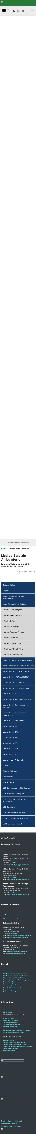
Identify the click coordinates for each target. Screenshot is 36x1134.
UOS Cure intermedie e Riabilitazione (16, 788)
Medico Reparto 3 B (10, 694)
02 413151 (13, 863)
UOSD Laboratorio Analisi (12, 824)
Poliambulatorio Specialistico (13, 988)
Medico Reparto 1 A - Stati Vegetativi (16, 688)
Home (3, 549)
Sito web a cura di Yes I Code (11, 1126)
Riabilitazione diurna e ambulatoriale (15, 976)
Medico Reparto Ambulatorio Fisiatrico (17, 699)
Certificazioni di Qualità (9, 1124)
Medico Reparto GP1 (10, 732)
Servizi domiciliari (9, 982)
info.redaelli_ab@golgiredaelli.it (18, 894)
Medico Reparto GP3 (10, 743)
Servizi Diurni (8, 777)
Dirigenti (6, 590)
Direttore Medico (9, 585)
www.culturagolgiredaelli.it (15, 954)
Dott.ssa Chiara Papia (12, 626)
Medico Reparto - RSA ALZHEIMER (16, 677)
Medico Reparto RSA (10, 749)
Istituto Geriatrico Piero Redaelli (14, 604)
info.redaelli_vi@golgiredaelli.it (18, 879)
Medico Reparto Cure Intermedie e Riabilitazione (15, 714)
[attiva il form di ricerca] (32, 11)
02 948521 (13, 892)
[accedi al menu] (4, 10)
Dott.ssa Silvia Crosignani (13, 610)
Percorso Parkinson (10, 771)
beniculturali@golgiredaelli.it (17, 952)
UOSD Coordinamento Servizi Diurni (16, 818)
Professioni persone (10, 1022)
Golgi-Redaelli (18, 11)
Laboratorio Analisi (9, 986)
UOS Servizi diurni (9, 807)
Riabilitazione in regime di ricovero (14, 974)
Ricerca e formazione (10, 1026)
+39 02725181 (14, 931)
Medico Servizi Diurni (10, 754)
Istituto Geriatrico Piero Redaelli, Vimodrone (19, 666)
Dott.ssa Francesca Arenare (14, 632)
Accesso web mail (9, 1050)
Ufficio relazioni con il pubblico (13, 919)
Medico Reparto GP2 (10, 737)
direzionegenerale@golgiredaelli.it (19, 935)
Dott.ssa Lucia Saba (11, 638)
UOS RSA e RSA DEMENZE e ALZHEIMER (14, 800)
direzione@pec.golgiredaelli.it (17, 937)
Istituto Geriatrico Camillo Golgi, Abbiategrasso (14, 597)
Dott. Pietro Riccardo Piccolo (14, 649)
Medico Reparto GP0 (10, 726)
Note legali (18, 1121)
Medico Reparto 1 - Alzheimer (13, 682)
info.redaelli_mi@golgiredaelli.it (18, 865)
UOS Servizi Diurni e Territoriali (14, 812)
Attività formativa (8, 1040)
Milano (5, 765)
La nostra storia (8, 1018)
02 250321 (13, 877)
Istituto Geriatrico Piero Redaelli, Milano (17, 660)
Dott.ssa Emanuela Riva (12, 643)
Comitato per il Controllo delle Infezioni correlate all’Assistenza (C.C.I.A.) (16, 1031)
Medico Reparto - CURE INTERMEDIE (17, 671)
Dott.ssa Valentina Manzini (13, 615)
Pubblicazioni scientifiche (11, 1024)
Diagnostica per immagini (11, 990)
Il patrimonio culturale (10, 1020)
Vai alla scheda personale (25, 571)
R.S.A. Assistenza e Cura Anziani (14, 978)
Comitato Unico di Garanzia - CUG (14, 1044)
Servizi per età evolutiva (11, 992)
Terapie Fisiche (8, 782)
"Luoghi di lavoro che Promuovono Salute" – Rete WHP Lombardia (17, 1047)
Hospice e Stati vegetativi (11, 984)
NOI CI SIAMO (7, 1012)
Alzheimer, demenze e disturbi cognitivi (16, 980)
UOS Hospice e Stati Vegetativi (14, 793)
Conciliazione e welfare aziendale (14, 1042)
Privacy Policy (6, 1121)
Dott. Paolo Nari (9, 621)
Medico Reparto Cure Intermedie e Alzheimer (15, 706)
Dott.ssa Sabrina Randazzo (14, 654)
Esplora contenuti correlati (18, 542)
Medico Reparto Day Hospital (13, 721)
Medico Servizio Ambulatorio (13, 760)
